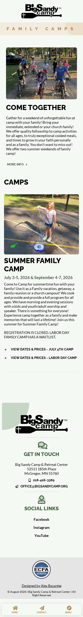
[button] (41, 349)
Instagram (41, 527)
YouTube (41, 535)
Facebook (41, 519)
